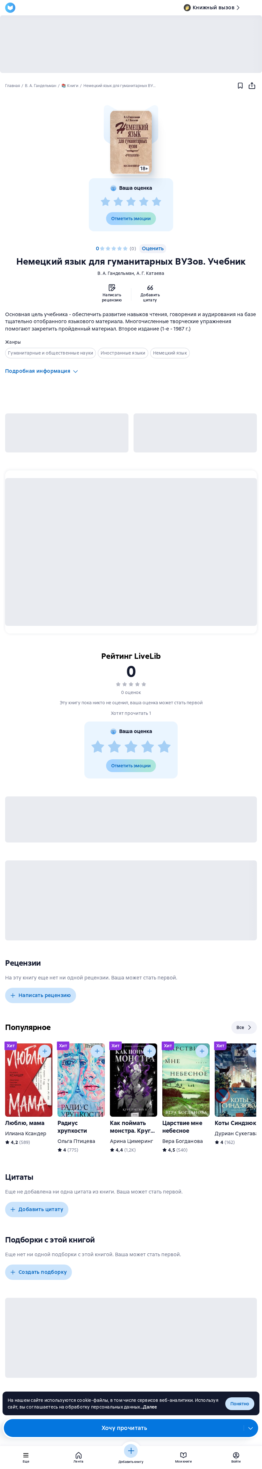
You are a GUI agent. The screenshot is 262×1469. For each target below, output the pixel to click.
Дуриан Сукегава (236, 1133)
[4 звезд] (144, 202)
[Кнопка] (44, 1051)
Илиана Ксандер (25, 1133)
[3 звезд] (131, 202)
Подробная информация (37, 371)
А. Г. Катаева (150, 273)
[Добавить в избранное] (240, 85)
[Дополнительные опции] (250, 1428)
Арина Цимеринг (131, 1141)
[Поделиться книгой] (252, 85)
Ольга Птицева (76, 1141)
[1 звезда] (105, 202)
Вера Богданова (182, 1141)
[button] (130, 142)
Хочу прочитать (124, 1428)
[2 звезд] (118, 202)
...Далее (148, 1407)
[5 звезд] (156, 202)
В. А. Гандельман (115, 273)
